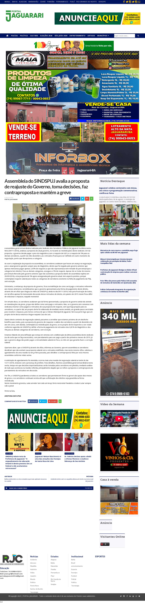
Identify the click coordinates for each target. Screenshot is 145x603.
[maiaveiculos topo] (72, 69)
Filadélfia (33, 566)
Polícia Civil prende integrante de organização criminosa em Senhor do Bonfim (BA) (118, 290)
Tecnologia (34, 592)
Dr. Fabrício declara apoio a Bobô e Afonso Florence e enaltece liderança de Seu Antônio (78, 458)
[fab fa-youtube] (133, 596)
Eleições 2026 (46, 36)
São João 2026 (61, 36)
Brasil (7, 1)
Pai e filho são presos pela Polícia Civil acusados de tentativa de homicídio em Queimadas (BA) (118, 282)
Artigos (91, 36)
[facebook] (124, 1)
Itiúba (32, 573)
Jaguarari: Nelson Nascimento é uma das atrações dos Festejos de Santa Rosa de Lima (48, 458)
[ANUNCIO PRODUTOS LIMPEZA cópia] (72, 101)
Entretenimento (77, 36)
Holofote (33, 569)
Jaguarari (9, 453)
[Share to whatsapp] (91, 199)
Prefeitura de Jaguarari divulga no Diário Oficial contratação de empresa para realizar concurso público (118, 272)
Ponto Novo (34, 586)
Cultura (34, 36)
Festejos (38, 453)
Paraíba (50, 1)
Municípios (102, 36)
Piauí (72, 1)
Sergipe (102, 1)
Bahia (14, 1)
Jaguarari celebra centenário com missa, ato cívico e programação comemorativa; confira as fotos (118, 190)
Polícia (14, 36)
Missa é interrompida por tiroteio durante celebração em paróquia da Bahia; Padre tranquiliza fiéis (116, 261)
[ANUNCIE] (97, 24)
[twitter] (127, 1)
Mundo (32, 579)
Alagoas (23, 1)
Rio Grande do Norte (86, 1)
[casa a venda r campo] (72, 121)
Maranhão (33, 1)
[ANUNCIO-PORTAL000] (49, 428)
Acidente (33, 560)
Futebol (74, 576)
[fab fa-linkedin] (130, 596)
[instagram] (130, 1)
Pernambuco (62, 1)
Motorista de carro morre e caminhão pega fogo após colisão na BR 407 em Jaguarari (119, 251)
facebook (88, 488)
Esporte (74, 569)
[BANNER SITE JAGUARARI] (72, 50)
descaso (33, 563)
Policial (73, 579)
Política (24, 36)
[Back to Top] (139, 596)
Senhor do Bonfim (36, 589)
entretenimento (77, 566)
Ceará (43, 1)
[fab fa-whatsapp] (139, 1)
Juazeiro (33, 576)
